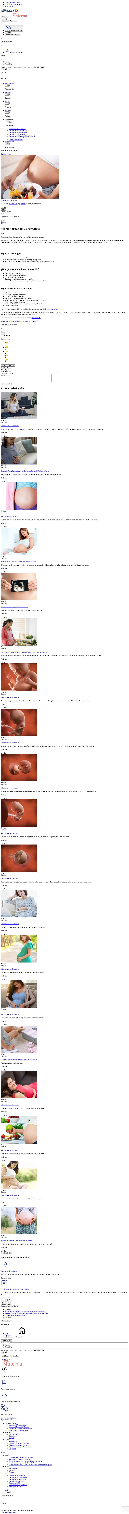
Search (3, 1350)
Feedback (8, 1317)
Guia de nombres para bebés (18, 1485)
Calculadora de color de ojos (18, 1477)
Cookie (8, 1309)
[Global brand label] (13, 1501)
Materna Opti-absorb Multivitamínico (21, 1429)
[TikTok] (12, 1508)
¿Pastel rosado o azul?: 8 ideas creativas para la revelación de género (30, 1465)
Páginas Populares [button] (6, 1420)
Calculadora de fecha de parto (18, 1479)
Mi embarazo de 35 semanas (10, 969)
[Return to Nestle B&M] (9, 12)
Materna (7, 62)
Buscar (3, 67)
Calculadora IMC (14, 1483)
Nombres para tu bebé (52, 309)
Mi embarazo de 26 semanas (10, 1195)
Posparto (11, 1438)
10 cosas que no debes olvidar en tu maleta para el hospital (19, 1059)
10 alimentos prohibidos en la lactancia (21, 1457)
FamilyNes (8, 64)
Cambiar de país (6, 154)
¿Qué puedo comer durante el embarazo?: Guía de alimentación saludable (24, 652)
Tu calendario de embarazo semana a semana (15, 1289)
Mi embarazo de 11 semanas (10, 743)
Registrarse (12, 1449)
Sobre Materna (13, 1441)
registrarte (22, 204)
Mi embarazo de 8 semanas (9, 833)
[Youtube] (16, 1508)
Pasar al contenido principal (13, 4)
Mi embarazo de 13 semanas (10, 924)
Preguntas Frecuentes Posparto (18, 1445)
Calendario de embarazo (16, 1481)
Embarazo (12, 1436)
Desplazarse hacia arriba (12, 2)
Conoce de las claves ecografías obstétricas (14, 607)
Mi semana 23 (36, 318)
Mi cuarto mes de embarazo (9, 516)
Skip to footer (9, 6)
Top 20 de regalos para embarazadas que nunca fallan (26, 1461)
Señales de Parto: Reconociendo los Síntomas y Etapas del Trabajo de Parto (25, 471)
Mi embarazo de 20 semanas (10, 1014)
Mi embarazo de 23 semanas (10, 1105)
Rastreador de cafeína (16, 1486)
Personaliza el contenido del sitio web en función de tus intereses (25, 1311)
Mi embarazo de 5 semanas (9, 878)
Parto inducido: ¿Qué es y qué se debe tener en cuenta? (18, 561)
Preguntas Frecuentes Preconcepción (20, 1447)
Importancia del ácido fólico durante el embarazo (16, 1241)
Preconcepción (13, 1468)
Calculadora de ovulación (9, 1271)
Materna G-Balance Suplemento (19, 1427)
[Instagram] (7, 1508)
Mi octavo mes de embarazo (10, 426)
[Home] (20, 17)
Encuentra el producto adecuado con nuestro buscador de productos (26, 1313)
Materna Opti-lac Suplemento (18, 1430)
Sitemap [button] (3, 1452)
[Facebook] (3, 1508)
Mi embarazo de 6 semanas (9, 788)
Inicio (6, 1490)
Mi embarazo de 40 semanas (10, 697)
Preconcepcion (13, 1434)
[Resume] (1, 220)
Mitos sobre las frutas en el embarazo (20, 1459)
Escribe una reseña (7, 373)
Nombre (3, 371)
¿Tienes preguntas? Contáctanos (15, 1315)
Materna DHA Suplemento (17, 1425)
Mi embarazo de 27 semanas (10, 1150)
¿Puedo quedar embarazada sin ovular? (21, 1463)
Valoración (4, 367)
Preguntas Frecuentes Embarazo (19, 1443)
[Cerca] (1, 45)
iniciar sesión (13, 204)
